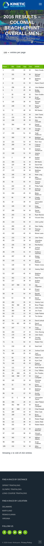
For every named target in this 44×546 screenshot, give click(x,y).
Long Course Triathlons (14, 493)
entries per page (18, 52)
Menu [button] (37, 4)
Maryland (7, 511)
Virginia (6, 518)
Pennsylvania (8, 515)
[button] (9, 66)
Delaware (7, 507)
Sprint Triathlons (11, 485)
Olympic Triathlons (12, 489)
